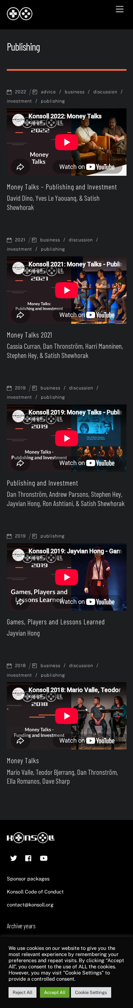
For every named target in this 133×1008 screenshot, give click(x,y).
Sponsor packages (28, 878)
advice (48, 91)
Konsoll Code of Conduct (35, 891)
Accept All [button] (54, 992)
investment (19, 101)
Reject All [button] (22, 992)
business (75, 91)
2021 (20, 239)
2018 (20, 665)
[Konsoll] (19, 17)
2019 (20, 387)
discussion (105, 91)
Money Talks (23, 760)
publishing (53, 101)
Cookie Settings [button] (91, 992)
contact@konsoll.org (30, 904)
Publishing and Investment (42, 482)
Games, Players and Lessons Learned (56, 621)
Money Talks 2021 (29, 334)
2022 (20, 91)
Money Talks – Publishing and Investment (62, 186)
